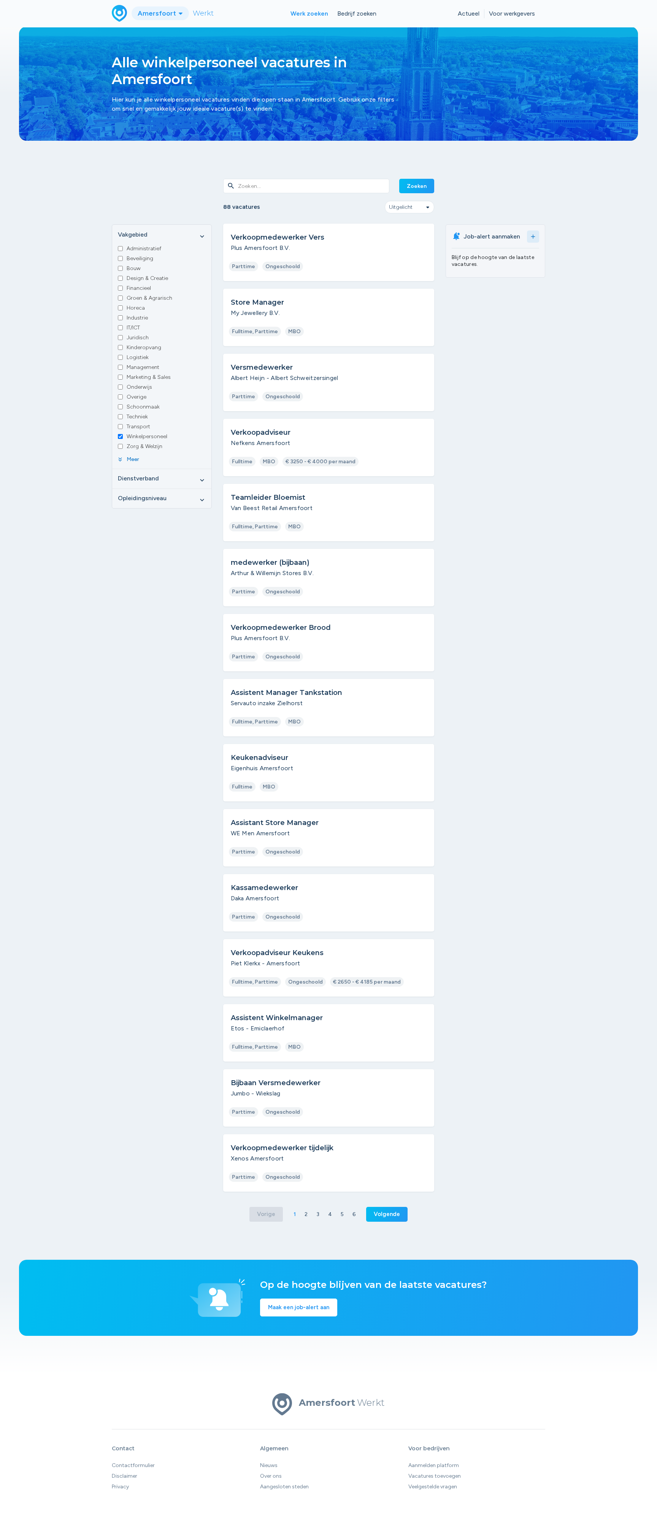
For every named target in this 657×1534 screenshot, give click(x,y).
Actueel (468, 13)
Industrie (137, 318)
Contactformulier (133, 1465)
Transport (138, 426)
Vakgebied (162, 235)
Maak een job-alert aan (298, 1307)
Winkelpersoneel (147, 436)
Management (143, 367)
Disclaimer (124, 1476)
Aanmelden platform (433, 1465)
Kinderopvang (144, 347)
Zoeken (417, 186)
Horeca (136, 308)
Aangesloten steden (284, 1486)
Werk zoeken (309, 13)
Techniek (137, 416)
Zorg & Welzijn (144, 446)
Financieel (139, 288)
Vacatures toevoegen (434, 1476)
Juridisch (138, 337)
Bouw (134, 268)
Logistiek (138, 357)
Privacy (120, 1486)
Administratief (144, 248)
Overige (136, 397)
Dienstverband (162, 479)
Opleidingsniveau (162, 498)
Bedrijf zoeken (356, 13)
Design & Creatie (147, 278)
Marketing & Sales (149, 377)
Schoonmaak (143, 407)
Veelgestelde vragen (432, 1486)
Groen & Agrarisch (149, 298)
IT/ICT (133, 327)
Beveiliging (140, 258)
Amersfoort (158, 13)
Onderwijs (139, 387)
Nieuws (269, 1465)
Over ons (271, 1476)
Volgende (387, 1214)
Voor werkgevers (512, 13)
